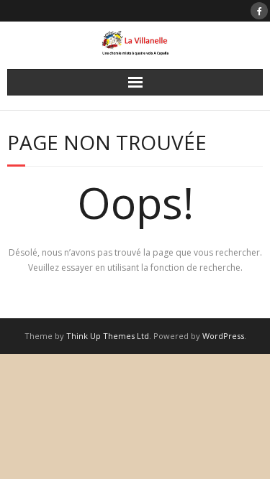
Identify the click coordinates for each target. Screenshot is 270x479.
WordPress (223, 335)
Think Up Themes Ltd (107, 335)
